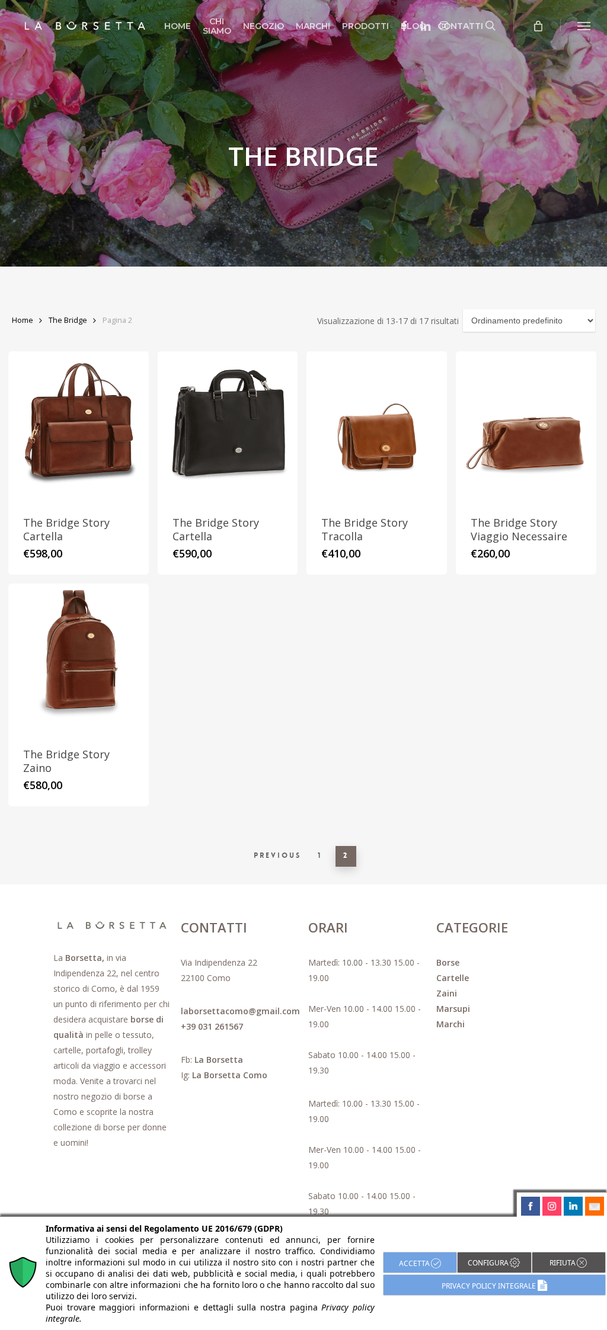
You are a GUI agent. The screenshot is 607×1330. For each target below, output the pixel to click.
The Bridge (68, 320)
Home (22, 320)
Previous (277, 855)
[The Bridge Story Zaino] (78, 658)
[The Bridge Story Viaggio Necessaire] (526, 426)
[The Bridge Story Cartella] (78, 426)
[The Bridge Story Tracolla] (376, 426)
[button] (584, 25)
